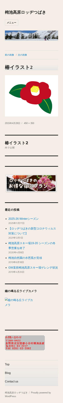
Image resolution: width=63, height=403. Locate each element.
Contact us (11, 381)
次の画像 (22, 55)
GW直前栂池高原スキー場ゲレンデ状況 (33, 267)
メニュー (11, 22)
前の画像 (9, 55)
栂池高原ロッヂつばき (25, 12)
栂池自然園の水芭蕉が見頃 (25, 257)
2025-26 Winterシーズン (23, 218)
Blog (8, 372)
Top (7, 364)
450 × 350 (29, 123)
